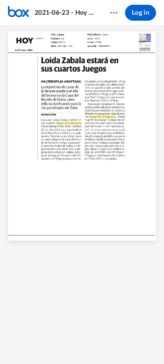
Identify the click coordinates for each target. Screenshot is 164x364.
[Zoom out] (54, 344)
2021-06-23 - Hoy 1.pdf (65, 13)
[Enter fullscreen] (112, 344)
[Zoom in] (81, 344)
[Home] (18, 12)
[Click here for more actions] (114, 13)
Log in (140, 13)
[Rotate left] (97, 344)
